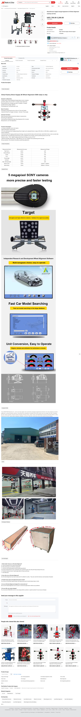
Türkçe (64, 709)
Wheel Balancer (10, 693)
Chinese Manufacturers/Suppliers (26, 708)
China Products (17, 708)
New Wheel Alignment (69, 699)
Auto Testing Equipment (25, 676)
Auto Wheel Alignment (17, 702)
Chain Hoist (3, 678)
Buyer (53, 6)
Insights (70, 708)
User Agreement (47, 712)
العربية (47, 709)
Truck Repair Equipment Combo (46, 676)
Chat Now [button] (73, 23)
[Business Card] (78, 63)
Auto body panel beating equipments (27, 680)
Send (10, 616)
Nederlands (43, 709)
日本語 (53, 709)
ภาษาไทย (59, 709)
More (2, 704)
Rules (79, 6)
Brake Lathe (42, 680)
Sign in (78, 3)
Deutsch (38, 709)
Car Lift (3, 693)
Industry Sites (48, 708)
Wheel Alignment (32, 8)
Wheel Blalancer (43, 678)
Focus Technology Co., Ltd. (32, 712)
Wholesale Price (42, 708)
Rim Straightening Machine (65, 680)
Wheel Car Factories (37, 699)
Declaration (53, 712)
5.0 (65, 60)
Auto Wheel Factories (27, 699)
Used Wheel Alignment (58, 699)
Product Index (61, 708)
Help (58, 6)
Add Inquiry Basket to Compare (23, 46)
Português (20, 709)
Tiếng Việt (67, 709)
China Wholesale (35, 708)
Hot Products (11, 708)
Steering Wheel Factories (6, 699)
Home (2, 8)
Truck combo (62, 676)
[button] (54, 60)
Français (25, 709)
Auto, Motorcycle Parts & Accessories (10, 8)
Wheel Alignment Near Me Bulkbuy (30, 702)
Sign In (48, 52)
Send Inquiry (55, 23)
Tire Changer (23, 678)
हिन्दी (56, 709)
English (13, 709)
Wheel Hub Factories (17, 699)
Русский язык (30, 709)
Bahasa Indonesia (73, 709)
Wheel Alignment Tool (48, 699)
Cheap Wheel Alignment (6, 702)
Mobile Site (66, 708)
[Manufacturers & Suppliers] (7, 2)
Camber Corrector (4, 680)
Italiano (34, 709)
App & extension (65, 6)
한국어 (50, 709)
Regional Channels (55, 708)
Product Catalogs (18, 674)
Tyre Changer (17, 693)
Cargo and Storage (4, 676)
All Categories (5, 6)
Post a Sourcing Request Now (34, 616)
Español (16, 709)
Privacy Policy (58, 712)
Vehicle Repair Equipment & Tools (23, 8)
